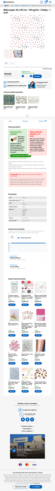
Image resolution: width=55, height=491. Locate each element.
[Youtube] (32, 420)
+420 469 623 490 (40, 87)
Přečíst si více (46, 68)
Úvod (12, 5)
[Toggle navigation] (41, 2)
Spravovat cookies (20, 487)
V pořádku (36, 487)
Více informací (36, 483)
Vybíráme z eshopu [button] (26, 426)
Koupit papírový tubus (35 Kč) (21, 155)
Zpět (7, 5)
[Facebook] (27, 420)
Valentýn (17, 5)
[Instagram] (23, 420)
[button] (27, 47)
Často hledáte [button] (27, 428)
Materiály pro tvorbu (25, 5)
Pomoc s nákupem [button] (27, 431)
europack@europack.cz (41, 85)
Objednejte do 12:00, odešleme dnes (16, 85)
